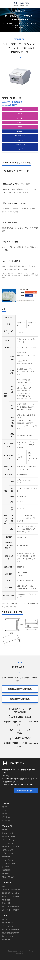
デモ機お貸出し (7, 939)
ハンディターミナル (8, 863)
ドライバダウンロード (9, 926)
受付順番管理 (6, 857)
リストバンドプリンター (11, 846)
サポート (4, 919)
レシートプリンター (9, 840)
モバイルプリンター (9, 843)
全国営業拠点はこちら (25, 791)
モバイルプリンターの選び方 (11, 890)
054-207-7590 (21, 738)
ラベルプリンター (9, 836)
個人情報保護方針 (7, 820)
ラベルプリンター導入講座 (10, 906)
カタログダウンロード (9, 923)
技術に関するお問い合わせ (10, 929)
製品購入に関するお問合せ (20, 689)
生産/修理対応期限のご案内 (10, 933)
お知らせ (4, 813)
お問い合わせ (6, 817)
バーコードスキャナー (9, 860)
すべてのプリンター (8, 833)
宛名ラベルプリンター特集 (10, 896)
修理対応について (7, 936)
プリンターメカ (8, 850)
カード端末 (5, 867)
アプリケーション (7, 853)
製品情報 (4, 830)
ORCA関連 (5, 873)
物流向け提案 (6, 903)
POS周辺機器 (6, 870)
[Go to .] (4, 23)
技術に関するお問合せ (20, 699)
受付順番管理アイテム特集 (10, 893)
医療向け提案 (6, 900)
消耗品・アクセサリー (9, 877)
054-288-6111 (21, 716)
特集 (3, 886)
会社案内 (4, 807)
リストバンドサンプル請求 (10, 910)
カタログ (4, 810)
